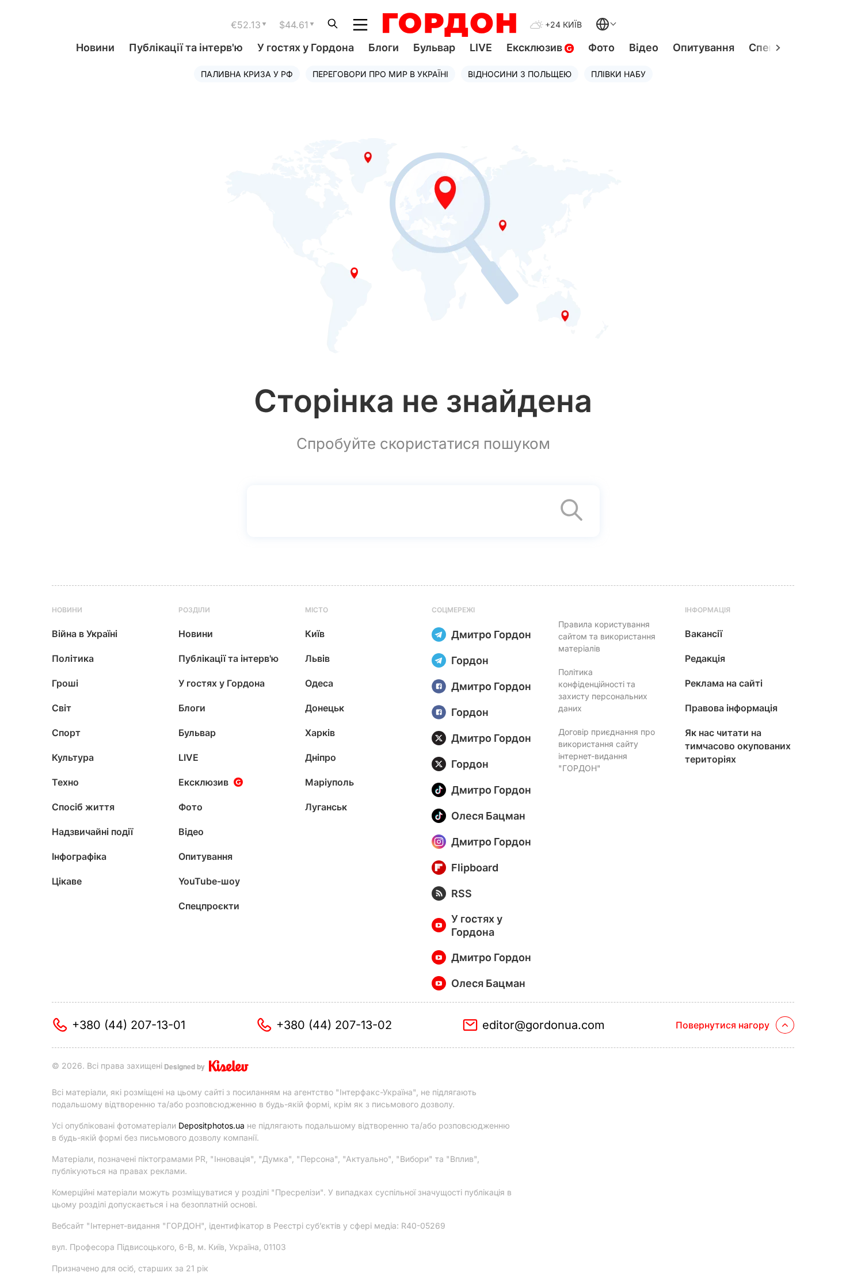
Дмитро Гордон (491, 634)
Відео (643, 47)
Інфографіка (79, 856)
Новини (95, 47)
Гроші (65, 683)
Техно (65, 782)
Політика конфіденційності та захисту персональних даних (602, 690)
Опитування (703, 47)
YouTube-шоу (209, 881)
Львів (317, 658)
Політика (73, 658)
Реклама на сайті (724, 683)
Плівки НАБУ (618, 74)
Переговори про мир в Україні (380, 74)
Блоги (383, 47)
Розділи (194, 609)
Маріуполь (329, 782)
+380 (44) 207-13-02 (334, 1025)
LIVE (481, 47)
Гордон (470, 660)
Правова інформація (731, 708)
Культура (73, 757)
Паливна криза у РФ (247, 74)
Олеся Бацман (488, 816)
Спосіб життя (83, 807)
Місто (316, 609)
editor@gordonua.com (543, 1025)
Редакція (705, 658)
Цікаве (67, 881)
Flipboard (474, 868)
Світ (61, 708)
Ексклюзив (535, 47)
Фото (601, 47)
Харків (320, 732)
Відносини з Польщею (519, 74)
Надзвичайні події (92, 831)
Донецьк (324, 708)
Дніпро (320, 757)
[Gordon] (449, 25)
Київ (315, 633)
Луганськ (326, 807)
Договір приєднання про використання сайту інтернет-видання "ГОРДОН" (606, 750)
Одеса (319, 683)
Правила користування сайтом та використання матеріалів (607, 636)
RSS (461, 893)
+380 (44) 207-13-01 (128, 1025)
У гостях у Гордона (305, 47)
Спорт (66, 732)
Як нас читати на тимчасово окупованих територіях (738, 746)
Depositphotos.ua (211, 1125)
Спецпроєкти (208, 906)
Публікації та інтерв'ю (186, 47)
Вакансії (703, 633)
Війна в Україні (84, 633)
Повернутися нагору (722, 1025)
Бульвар (434, 47)
